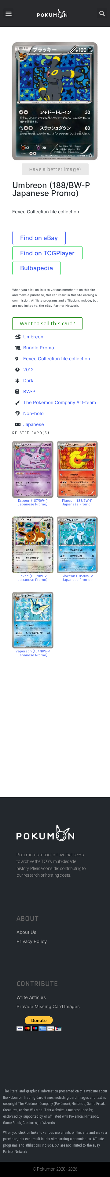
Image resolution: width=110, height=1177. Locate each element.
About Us (26, 932)
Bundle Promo (38, 348)
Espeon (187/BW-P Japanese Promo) (33, 503)
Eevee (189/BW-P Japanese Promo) (32, 578)
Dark (28, 380)
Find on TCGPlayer (47, 253)
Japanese (33, 424)
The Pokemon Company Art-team (59, 402)
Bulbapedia (36, 268)
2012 (28, 369)
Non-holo (33, 413)
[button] (8, 13)
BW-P (29, 391)
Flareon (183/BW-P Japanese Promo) (77, 503)
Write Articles (31, 997)
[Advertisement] (55, 718)
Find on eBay (39, 238)
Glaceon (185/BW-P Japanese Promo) (77, 578)
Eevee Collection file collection (56, 358)
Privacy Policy (31, 941)
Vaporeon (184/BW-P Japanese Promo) (33, 653)
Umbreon (33, 337)
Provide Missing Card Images (48, 1006)
